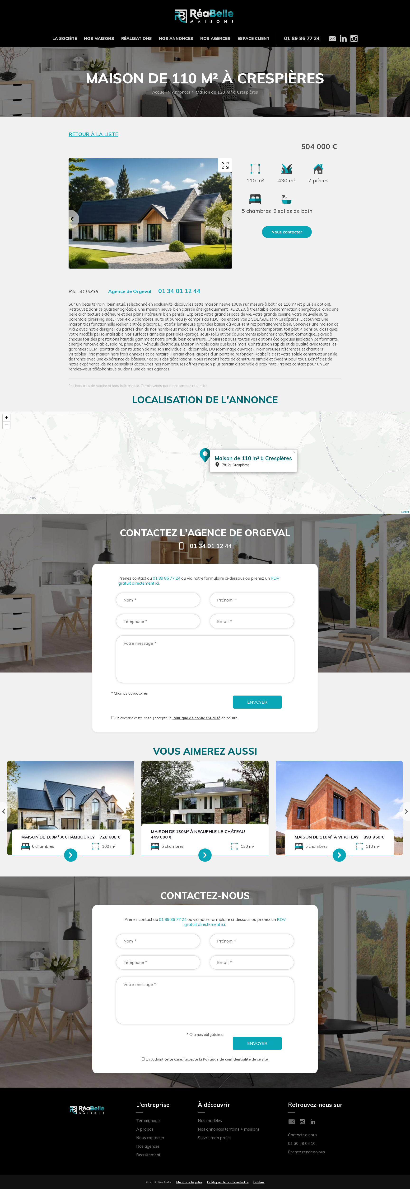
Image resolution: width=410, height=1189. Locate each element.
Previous (69, 219)
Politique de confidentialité (196, 718)
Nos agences (215, 38)
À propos (145, 1129)
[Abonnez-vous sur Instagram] (302, 1121)
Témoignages (149, 1120)
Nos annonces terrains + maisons (229, 1129)
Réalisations (136, 38)
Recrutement (148, 1154)
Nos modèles (210, 1120)
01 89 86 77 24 (166, 578)
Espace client (254, 38)
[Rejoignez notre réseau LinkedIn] (313, 1121)
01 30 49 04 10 (302, 1143)
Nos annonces (176, 38)
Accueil (159, 92)
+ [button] (6, 418)
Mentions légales (189, 1182)
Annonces (181, 92)
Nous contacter (150, 1137)
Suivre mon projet (214, 1137)
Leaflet (405, 512)
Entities (259, 1182)
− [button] (6, 425)
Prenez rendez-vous (306, 1151)
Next (231, 219)
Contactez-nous (302, 1134)
